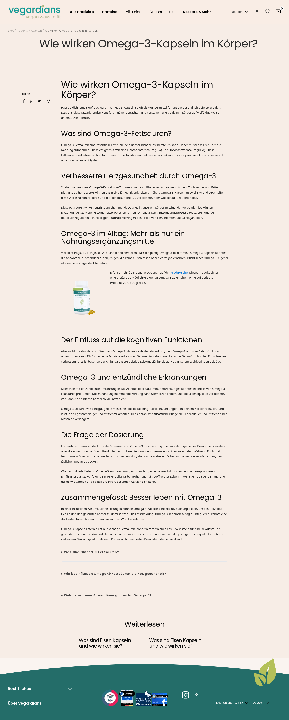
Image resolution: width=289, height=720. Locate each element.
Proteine (109, 11)
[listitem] (24, 101)
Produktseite (179, 272)
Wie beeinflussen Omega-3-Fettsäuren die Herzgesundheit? (115, 574)
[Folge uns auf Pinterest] (196, 695)
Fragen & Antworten (29, 30)
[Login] (257, 12)
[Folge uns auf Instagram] (185, 695)
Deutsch (237, 12)
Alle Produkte (82, 11)
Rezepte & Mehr (197, 11)
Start (11, 30)
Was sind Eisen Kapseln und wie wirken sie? (105, 643)
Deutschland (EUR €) (229, 703)
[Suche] (268, 12)
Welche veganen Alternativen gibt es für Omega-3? (108, 595)
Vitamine (133, 11)
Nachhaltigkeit (162, 11)
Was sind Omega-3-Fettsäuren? (91, 552)
